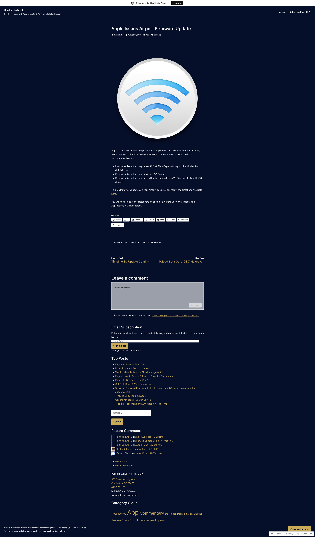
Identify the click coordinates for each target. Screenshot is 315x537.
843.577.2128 (118, 487)
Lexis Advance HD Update (149, 436)
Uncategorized (146, 520)
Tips (132, 520)
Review (116, 520)
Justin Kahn (118, 35)
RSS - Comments (124, 465)
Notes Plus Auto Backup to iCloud (132, 368)
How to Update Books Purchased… (154, 440)
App (147, 35)
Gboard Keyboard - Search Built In (133, 400)
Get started (177, 3)
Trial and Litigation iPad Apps (130, 396)
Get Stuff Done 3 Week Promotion (133, 384)
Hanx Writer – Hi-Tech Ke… (147, 449)
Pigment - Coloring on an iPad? (131, 380)
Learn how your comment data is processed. (175, 315)
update (160, 520)
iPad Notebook (14, 10)
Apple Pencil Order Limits (149, 445)
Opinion (198, 513)
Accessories (119, 513)
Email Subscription (126, 327)
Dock (180, 513)
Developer (170, 513)
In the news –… (124, 436)
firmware (157, 35)
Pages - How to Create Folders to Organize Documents (144, 376)
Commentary (152, 513)
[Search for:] (131, 413)
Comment (195, 305)
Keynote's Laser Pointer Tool (130, 364)
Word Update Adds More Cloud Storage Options (140, 372)
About (282, 12)
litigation (188, 513)
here (113, 194)
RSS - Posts (121, 461)
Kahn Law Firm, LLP (300, 12)
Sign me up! (119, 345)
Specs (125, 520)
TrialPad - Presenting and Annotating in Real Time (141, 403)
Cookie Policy (60, 531)
